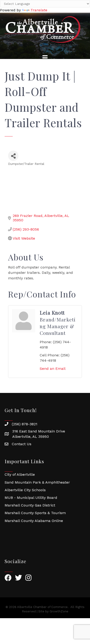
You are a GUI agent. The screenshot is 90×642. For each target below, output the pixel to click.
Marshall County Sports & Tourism (35, 513)
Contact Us (21, 444)
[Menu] (45, 58)
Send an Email (53, 368)
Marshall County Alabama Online (34, 521)
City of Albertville (20, 474)
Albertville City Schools (25, 490)
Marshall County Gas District (30, 505)
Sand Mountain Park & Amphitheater (37, 482)
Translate (38, 10)
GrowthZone (59, 611)
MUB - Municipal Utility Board (31, 497)
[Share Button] (13, 156)
